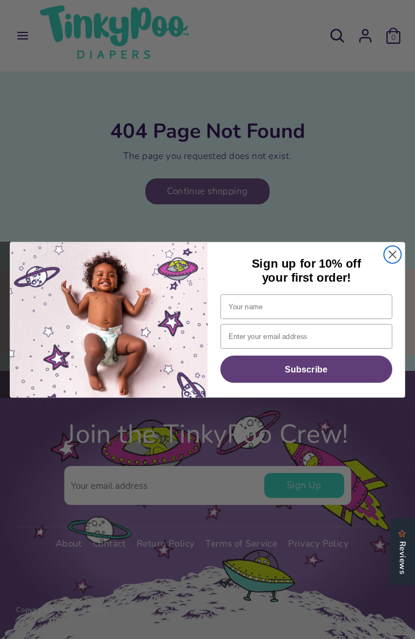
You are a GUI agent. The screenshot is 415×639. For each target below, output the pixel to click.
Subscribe (306, 369)
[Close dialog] (392, 254)
